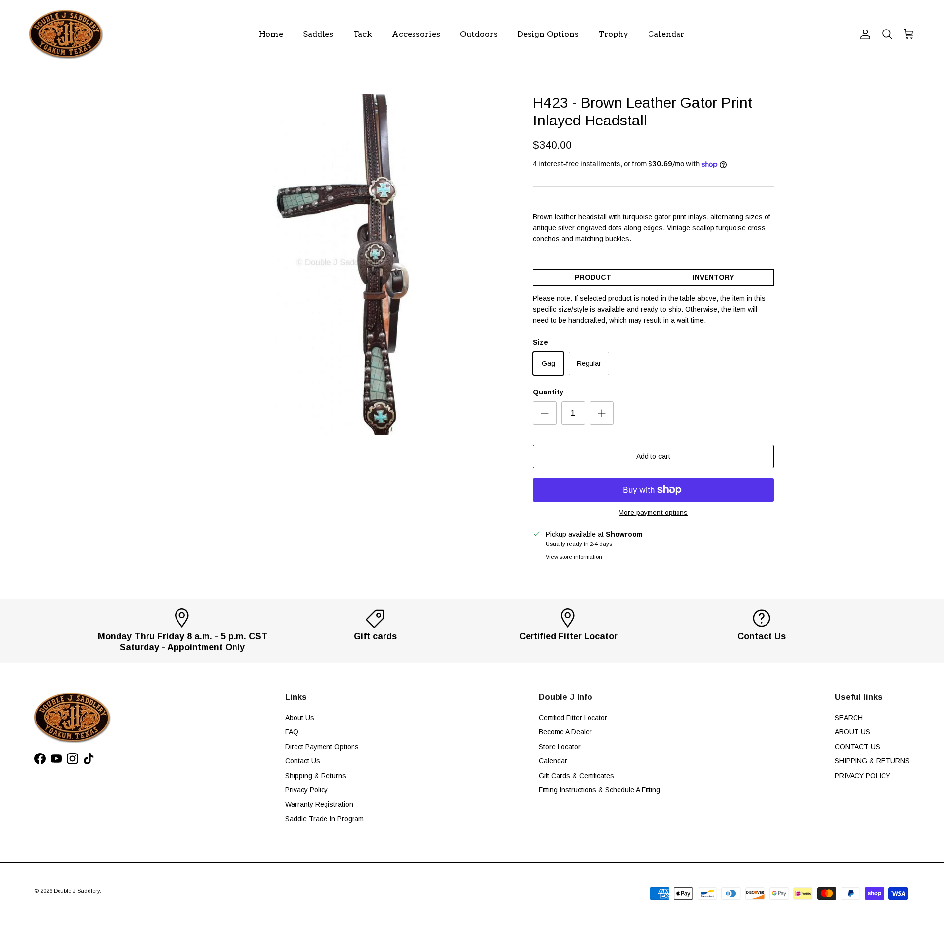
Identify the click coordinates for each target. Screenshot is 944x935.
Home (271, 34)
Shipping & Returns (315, 776)
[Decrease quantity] (545, 413)
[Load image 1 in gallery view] (341, 264)
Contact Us (302, 761)
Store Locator (560, 747)
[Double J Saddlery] (66, 34)
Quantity (548, 392)
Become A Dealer (565, 732)
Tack (362, 34)
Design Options (548, 34)
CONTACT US (857, 747)
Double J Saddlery (77, 891)
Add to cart (653, 456)
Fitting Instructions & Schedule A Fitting (599, 790)
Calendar (666, 34)
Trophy (613, 34)
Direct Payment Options (322, 747)
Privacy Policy (306, 790)
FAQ (291, 732)
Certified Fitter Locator (573, 718)
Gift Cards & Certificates (576, 776)
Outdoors (479, 34)
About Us (299, 718)
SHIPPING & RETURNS (872, 761)
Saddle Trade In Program (324, 819)
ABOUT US (852, 732)
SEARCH (849, 718)
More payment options (653, 512)
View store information (574, 557)
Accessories (416, 34)
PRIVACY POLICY (862, 776)
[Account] (863, 34)
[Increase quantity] (602, 413)
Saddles (318, 34)
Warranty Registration (319, 804)
